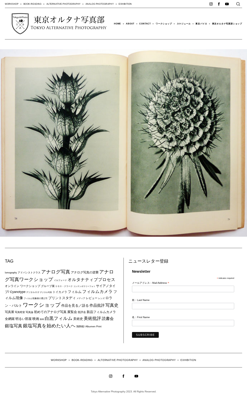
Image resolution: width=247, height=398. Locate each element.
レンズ (101, 298)
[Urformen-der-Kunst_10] (146, 235)
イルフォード (60, 280)
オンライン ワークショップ (22, 286)
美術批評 (92, 318)
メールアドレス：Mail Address (150, 283)
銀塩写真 (13, 325)
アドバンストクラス (29, 272)
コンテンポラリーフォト (84, 286)
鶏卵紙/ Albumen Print (88, 326)
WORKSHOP (12, 4)
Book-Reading (33, 4)
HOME (117, 24)
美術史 (78, 319)
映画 (35, 319)
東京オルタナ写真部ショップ (227, 24)
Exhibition (125, 4)
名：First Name (141, 317)
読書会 (108, 318)
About (130, 24)
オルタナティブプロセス (91, 279)
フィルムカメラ (97, 291)
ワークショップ (164, 24)
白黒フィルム (59, 318)
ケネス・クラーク (64, 286)
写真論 (29, 312)
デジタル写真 (46, 292)
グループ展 (48, 286)
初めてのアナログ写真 (50, 312)
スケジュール (184, 24)
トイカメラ (60, 291)
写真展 (9, 312)
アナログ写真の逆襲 (85, 272)
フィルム (75, 292)
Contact (145, 24)
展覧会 (72, 312)
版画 (42, 319)
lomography (11, 272)
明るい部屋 (23, 319)
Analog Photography (100, 4)
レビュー (91, 298)
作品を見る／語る (75, 305)
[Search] (238, 4)
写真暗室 (20, 312)
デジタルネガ (32, 292)
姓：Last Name (141, 300)
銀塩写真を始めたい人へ (49, 325)
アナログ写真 (55, 271)
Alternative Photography (63, 4)
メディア (80, 298)
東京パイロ (201, 24)
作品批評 (97, 305)
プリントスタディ (62, 298)
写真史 (111, 305)
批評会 (82, 312)
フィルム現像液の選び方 (36, 298)
